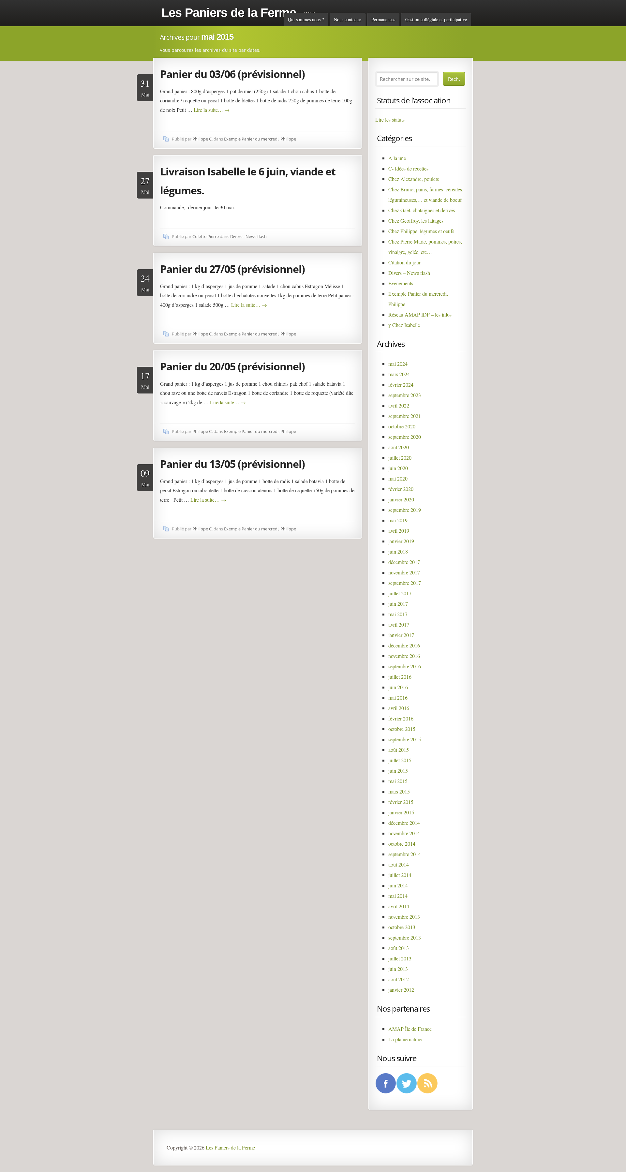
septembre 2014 (404, 854)
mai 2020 (398, 478)
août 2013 (398, 947)
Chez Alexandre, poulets (413, 178)
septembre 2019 (404, 509)
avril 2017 (398, 624)
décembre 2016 (404, 645)
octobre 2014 (401, 843)
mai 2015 (398, 781)
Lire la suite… (212, 109)
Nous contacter (347, 19)
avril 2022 (398, 405)
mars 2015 (399, 791)
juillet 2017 (399, 593)
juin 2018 (398, 551)
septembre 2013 (404, 937)
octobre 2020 (401, 426)
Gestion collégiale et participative (436, 19)
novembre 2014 (404, 833)
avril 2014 (398, 906)
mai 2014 (398, 895)
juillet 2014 (399, 874)
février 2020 (400, 488)
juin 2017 (398, 603)
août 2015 (398, 749)
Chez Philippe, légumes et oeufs (421, 231)
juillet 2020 (399, 457)
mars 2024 (399, 374)
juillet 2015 (399, 760)
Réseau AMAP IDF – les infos (420, 314)
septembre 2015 (404, 739)
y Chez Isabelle (404, 324)
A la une (397, 158)
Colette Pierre (205, 236)
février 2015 (400, 801)
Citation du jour (404, 262)
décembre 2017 (404, 561)
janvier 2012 (401, 989)
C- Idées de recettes (408, 168)
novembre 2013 (404, 916)
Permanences (383, 19)
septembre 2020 (404, 436)
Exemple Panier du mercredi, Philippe (260, 139)
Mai (145, 87)
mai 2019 (398, 520)
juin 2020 (398, 468)
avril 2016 (398, 708)
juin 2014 (398, 885)
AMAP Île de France (410, 1028)
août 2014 (398, 864)
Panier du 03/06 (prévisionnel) (232, 74)
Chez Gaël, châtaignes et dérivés (421, 210)
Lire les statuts (390, 119)
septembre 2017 (404, 582)
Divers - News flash (248, 236)
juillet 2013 (399, 958)
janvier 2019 (401, 541)
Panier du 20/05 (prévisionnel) (232, 366)
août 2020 (398, 447)
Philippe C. (202, 139)
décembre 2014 (404, 822)
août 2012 (398, 979)
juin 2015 (398, 770)
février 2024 (400, 384)
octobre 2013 (401, 927)
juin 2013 (398, 968)
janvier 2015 (401, 812)
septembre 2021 (404, 415)
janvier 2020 (401, 499)
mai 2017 (398, 614)
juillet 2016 (399, 676)
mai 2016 (398, 697)
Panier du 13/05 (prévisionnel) (232, 464)
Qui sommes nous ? (306, 19)
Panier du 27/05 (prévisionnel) (232, 269)
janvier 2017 (401, 634)
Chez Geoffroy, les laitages (415, 220)
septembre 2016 (404, 666)
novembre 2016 (404, 655)
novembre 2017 (404, 572)
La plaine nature (405, 1039)
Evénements (400, 283)
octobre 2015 (401, 728)
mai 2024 (398, 363)
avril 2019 (398, 530)
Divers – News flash (409, 272)
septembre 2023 (404, 395)
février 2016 (400, 718)
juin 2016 (398, 687)
